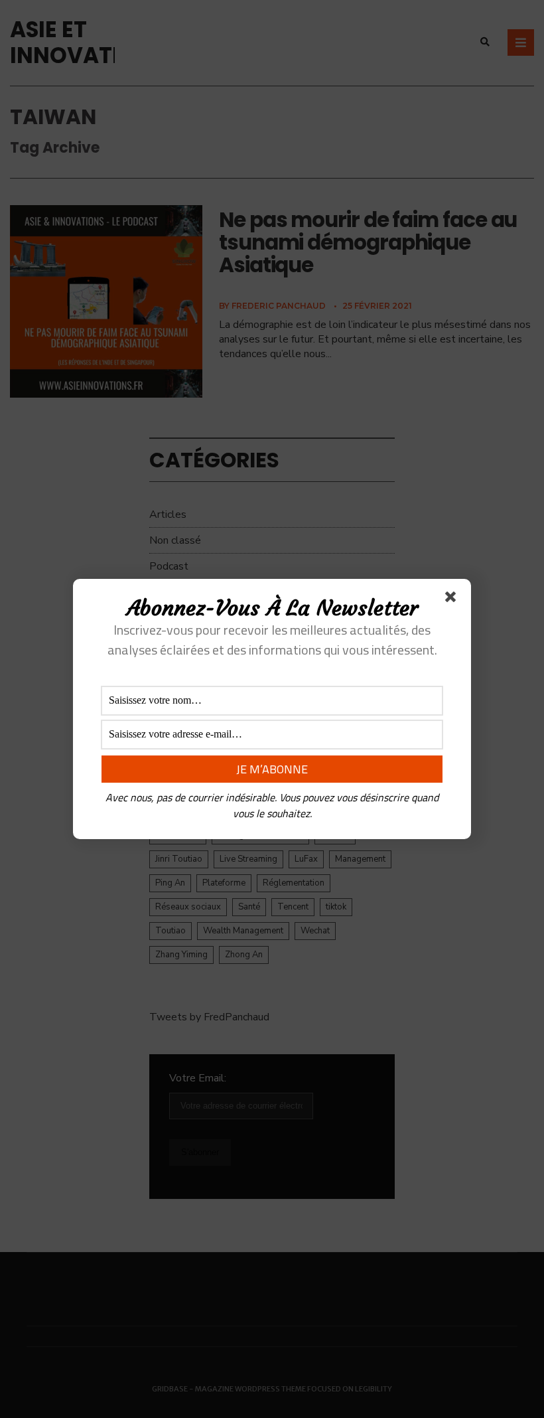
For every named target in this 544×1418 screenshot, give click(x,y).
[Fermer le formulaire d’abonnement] (453, 599)
